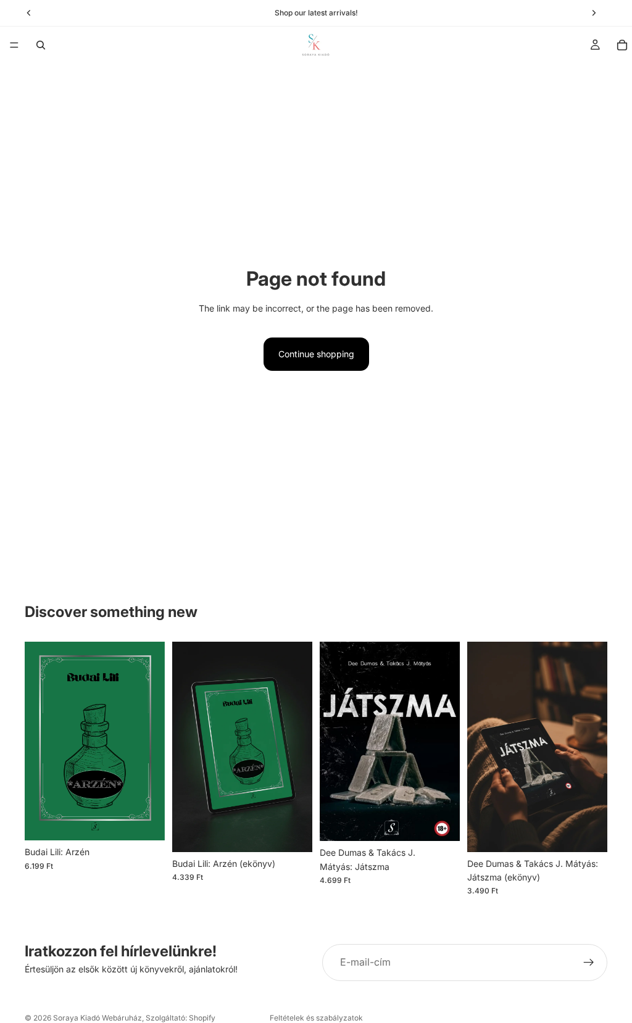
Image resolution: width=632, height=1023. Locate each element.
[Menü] (14, 45)
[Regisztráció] (589, 962)
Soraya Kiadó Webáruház (97, 1017)
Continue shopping (316, 354)
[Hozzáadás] (146, 821)
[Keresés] (40, 45)
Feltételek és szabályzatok (316, 1017)
